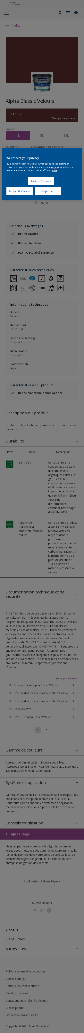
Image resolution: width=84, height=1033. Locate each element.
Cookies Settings (41, 180)
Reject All (48, 191)
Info (54, 170)
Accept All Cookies (19, 191)
